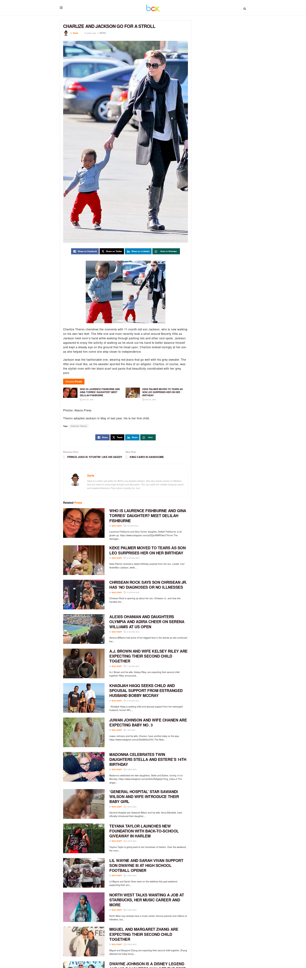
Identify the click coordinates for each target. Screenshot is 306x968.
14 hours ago (132, 558)
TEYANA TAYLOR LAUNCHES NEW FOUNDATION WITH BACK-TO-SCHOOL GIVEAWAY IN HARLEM (144, 831)
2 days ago (131, 769)
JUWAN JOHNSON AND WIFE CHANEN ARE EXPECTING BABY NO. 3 (148, 722)
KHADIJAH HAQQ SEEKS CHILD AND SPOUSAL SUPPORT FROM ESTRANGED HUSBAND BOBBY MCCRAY (146, 690)
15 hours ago (132, 592)
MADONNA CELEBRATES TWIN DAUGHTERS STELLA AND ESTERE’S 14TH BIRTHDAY (147, 759)
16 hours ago (132, 631)
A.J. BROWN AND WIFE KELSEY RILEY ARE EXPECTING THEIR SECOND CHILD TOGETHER (148, 656)
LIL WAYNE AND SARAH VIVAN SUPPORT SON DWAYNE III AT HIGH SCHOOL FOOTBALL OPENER (146, 865)
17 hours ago (132, 666)
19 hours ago (132, 700)
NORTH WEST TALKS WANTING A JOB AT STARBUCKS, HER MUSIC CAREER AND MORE (146, 899)
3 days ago (131, 910)
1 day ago (130, 730)
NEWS (103, 32)
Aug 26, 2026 (87, 399)
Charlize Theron (79, 426)
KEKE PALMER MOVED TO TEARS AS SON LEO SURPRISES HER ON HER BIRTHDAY (147, 550)
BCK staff (117, 526)
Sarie (75, 32)
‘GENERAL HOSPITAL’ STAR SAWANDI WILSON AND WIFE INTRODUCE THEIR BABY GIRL (144, 796)
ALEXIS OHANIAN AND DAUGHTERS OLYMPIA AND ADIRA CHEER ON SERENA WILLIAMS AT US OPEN (146, 621)
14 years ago (90, 32)
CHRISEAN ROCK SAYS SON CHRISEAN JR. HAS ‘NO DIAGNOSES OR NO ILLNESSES (148, 584)
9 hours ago (132, 525)
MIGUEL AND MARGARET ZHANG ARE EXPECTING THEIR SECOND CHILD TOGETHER (143, 934)
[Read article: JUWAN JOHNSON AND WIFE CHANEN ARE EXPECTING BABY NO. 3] (84, 732)
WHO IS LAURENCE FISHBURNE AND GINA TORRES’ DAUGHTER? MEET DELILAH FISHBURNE (147, 515)
